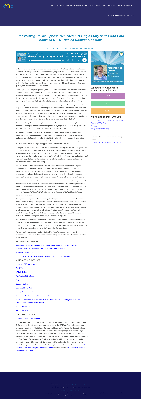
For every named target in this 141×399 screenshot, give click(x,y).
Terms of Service (64, 390)
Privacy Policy (77, 390)
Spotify (108, 103)
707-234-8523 (62, 384)
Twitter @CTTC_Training (100, 123)
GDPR (71, 390)
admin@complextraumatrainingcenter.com (79, 384)
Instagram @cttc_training (100, 129)
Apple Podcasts (108, 96)
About (129, 15)
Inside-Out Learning (92, 6)
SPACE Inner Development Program (70, 6)
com (119, 142)
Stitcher (107, 111)
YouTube (94, 126)
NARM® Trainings (108, 6)
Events (119, 6)
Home (53, 6)
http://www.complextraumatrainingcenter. (104, 142)
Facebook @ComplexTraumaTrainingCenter (107, 120)
